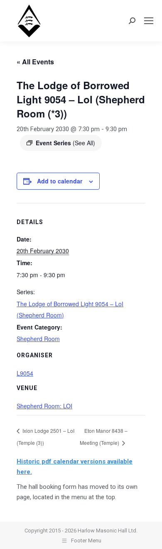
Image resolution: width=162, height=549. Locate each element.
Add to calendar (59, 181)
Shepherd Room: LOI (44, 406)
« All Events (35, 61)
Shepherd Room (38, 338)
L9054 (25, 373)
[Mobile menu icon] (149, 21)
